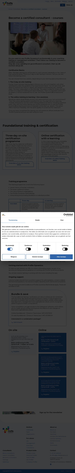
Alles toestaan (61, 257)
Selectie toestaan (37, 257)
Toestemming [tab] (13, 220)
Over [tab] (62, 220)
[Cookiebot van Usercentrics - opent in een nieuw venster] (65, 214)
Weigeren (14, 257)
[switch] (28, 249)
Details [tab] (37, 220)
